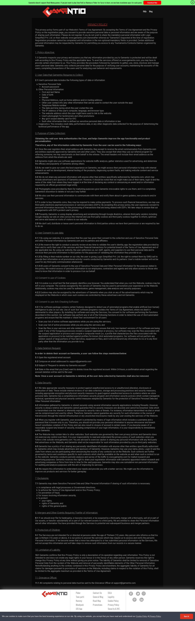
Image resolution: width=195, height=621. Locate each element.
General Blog (98, 596)
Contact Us (97, 592)
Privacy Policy (155, 616)
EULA (110, 592)
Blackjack (80, 604)
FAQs (144, 11)
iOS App (79, 608)
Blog (151, 11)
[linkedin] (142, 600)
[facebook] (131, 594)
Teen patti (80, 596)
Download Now (152, 2)
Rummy (79, 600)
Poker (78, 592)
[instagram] (144, 594)
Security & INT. (114, 608)
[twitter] (138, 594)
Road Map (97, 600)
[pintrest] (134, 600)
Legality (111, 596)
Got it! (186, 616)
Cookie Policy (141, 616)
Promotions (97, 604)
